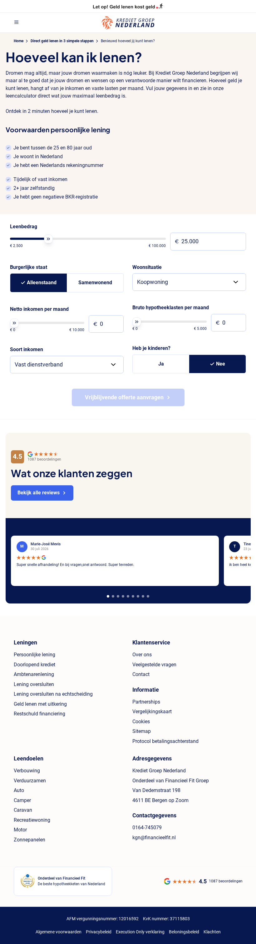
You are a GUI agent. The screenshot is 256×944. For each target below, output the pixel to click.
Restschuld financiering (39, 714)
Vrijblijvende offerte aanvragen (124, 397)
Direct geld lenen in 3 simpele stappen (62, 41)
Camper (22, 800)
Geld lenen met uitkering (40, 704)
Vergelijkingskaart (152, 711)
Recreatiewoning (32, 820)
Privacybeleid (98, 931)
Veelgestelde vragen (154, 665)
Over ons (142, 655)
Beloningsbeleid (184, 931)
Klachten (212, 931)
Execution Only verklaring (140, 931)
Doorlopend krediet (34, 665)
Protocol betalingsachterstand (165, 741)
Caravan (23, 810)
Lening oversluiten (34, 684)
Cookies (141, 721)
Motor (20, 830)
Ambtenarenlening (34, 674)
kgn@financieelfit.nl (154, 838)
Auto (19, 790)
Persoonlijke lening (34, 655)
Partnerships (146, 702)
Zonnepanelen (29, 840)
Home (18, 41)
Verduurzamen (30, 781)
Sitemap (141, 731)
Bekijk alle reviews (38, 493)
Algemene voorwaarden (58, 931)
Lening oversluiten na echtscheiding (53, 694)
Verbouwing (27, 771)
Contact (141, 674)
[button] (108, 596)
